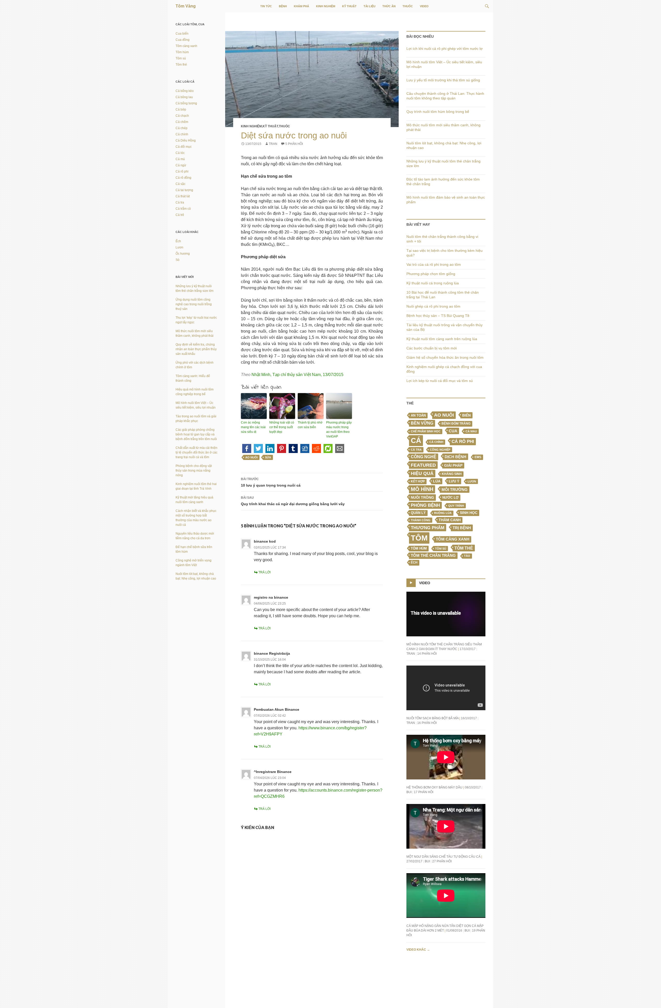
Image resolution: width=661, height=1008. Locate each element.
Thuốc (408, 6)
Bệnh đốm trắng (456, 423)
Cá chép (181, 128)
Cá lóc (180, 153)
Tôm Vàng (186, 6)
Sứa (268, 457)
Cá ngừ (181, 165)
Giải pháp (453, 465)
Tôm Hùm (419, 548)
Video (424, 6)
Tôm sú (440, 548)
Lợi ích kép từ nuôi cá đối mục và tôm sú (439, 381)
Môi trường (455, 489)
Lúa (436, 481)
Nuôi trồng (422, 497)
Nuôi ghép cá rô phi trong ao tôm (433, 306)
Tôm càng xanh (452, 539)
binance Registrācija (272, 653)
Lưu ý (454, 481)
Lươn (472, 481)
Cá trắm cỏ (183, 208)
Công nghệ (423, 457)
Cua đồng (183, 40)
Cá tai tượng (184, 190)
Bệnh (283, 6)
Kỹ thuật (349, 6)
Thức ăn (389, 6)
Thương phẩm (427, 527)
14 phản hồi (427, 653)
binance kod (265, 541)
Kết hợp (418, 481)
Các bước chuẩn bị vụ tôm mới (431, 348)
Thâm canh (450, 520)
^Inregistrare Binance (273, 772)
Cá (416, 440)
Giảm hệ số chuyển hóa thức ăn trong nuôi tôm (445, 357)
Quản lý (418, 513)
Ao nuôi (251, 457)
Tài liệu (369, 6)
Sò (177, 260)
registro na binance (271, 597)
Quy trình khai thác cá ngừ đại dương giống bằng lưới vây (293, 501)
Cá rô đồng (183, 177)
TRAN (273, 144)
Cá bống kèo (185, 91)
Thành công (420, 520)
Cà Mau (471, 431)
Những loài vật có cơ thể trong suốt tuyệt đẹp (281, 427)
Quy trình (456, 505)
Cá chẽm (182, 122)
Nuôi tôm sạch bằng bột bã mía (432, 718)
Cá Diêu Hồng (186, 140)
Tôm (419, 538)
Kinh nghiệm (325, 6)
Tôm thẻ (463, 548)
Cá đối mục (184, 147)
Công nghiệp (440, 449)
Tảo (467, 555)
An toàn (418, 415)
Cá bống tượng (186, 103)
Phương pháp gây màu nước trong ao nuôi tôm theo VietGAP (339, 429)
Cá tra (416, 449)
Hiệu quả (422, 473)
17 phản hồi (423, 792)
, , (297, 374)
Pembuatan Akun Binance (276, 709)
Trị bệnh (462, 528)
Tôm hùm (182, 52)
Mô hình (422, 489)
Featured (423, 465)
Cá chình (436, 441)
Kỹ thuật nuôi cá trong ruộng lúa (432, 283)
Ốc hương (183, 253)
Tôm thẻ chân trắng (433, 555)
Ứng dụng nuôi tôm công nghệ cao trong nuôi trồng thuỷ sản (194, 304)
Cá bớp (181, 109)
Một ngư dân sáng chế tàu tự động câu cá (443, 856)
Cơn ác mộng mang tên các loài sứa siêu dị (253, 427)
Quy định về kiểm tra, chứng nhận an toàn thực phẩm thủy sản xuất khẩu (196, 349)
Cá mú (180, 159)
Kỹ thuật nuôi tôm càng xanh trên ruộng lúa (441, 339)
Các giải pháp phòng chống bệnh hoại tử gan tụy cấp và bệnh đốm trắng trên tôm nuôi (196, 434)
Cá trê (180, 215)
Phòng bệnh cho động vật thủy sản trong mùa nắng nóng (194, 470)
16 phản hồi (427, 723)
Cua (453, 431)
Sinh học (468, 513)
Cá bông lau (184, 97)
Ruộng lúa (443, 512)
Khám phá (301, 6)
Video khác (418, 949)
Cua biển (182, 33)
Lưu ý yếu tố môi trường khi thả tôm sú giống (443, 80)
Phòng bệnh (425, 505)
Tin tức (266, 6)
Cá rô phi (463, 441)
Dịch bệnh (455, 457)
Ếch (414, 562)
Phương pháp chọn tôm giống (430, 274)
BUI (409, 792)
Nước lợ (450, 497)
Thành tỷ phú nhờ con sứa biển (310, 425)
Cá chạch (182, 116)
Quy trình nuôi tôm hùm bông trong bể (437, 112)
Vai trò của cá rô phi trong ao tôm (433, 264)
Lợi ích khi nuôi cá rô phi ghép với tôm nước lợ (444, 48)
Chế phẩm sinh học (425, 431)
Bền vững (422, 423)
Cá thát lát (183, 196)
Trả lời (264, 572)
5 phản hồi (294, 144)
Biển (466, 415)
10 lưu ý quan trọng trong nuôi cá (271, 482)
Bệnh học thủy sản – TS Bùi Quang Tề (437, 316)
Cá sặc (180, 184)
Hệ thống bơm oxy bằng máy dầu (434, 787)
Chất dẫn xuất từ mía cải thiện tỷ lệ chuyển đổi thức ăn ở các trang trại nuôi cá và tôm (196, 452)
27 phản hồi (442, 861)
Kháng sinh (452, 473)
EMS (478, 457)
